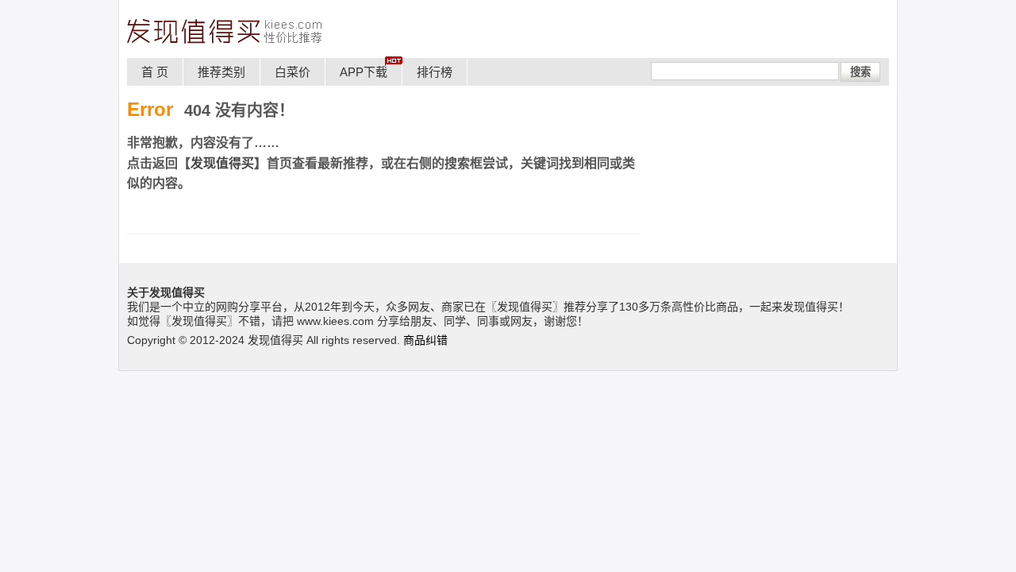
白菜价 (292, 72)
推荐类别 (221, 72)
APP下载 (363, 72)
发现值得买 (222, 163)
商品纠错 (425, 340)
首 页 (154, 72)
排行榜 (434, 72)
